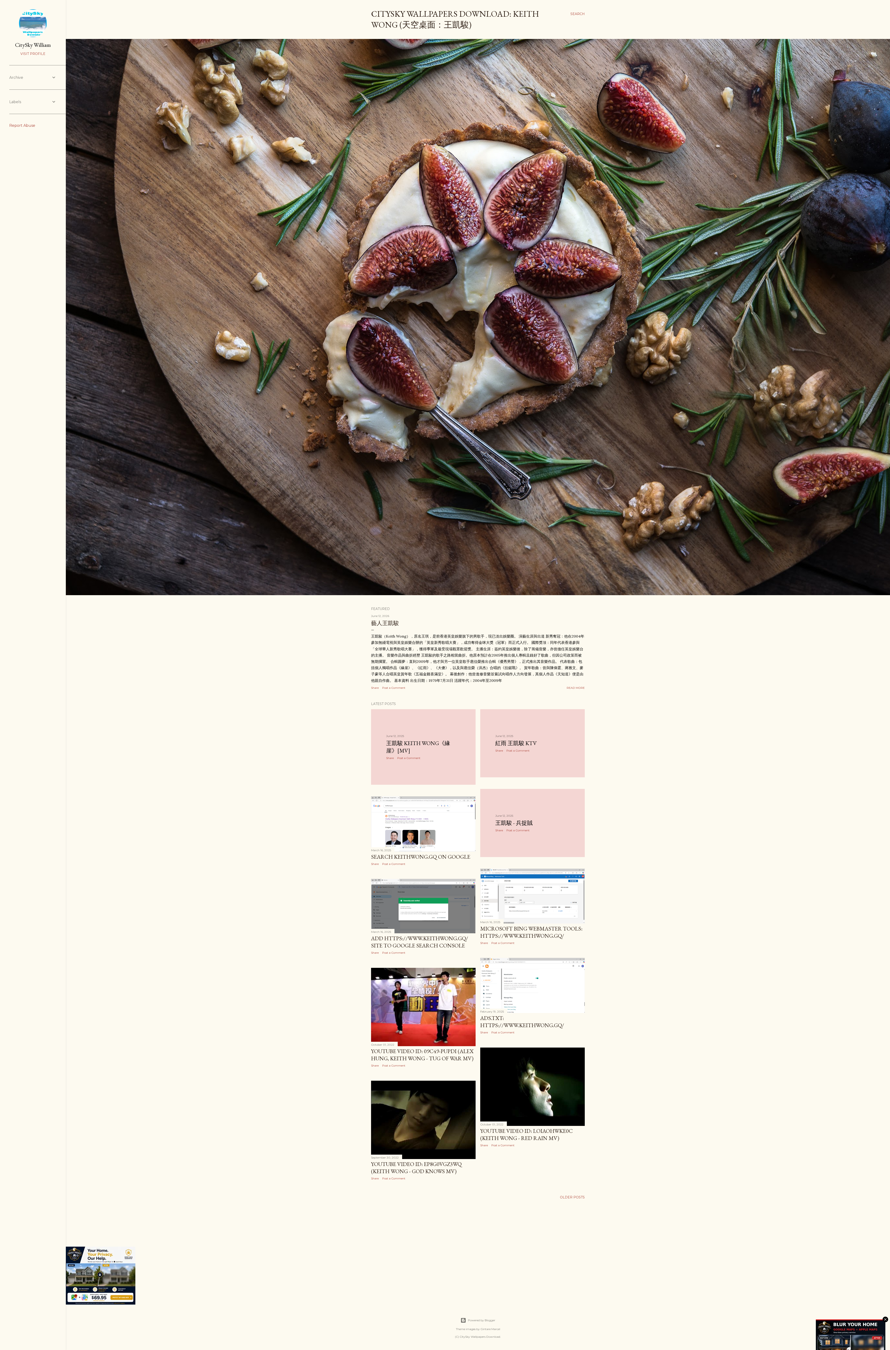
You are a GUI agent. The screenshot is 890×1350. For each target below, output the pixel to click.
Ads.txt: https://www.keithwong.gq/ (522, 1021)
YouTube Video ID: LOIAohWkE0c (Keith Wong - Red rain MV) (526, 1134)
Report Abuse (22, 125)
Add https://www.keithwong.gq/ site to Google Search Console (419, 942)
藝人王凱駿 (385, 623)
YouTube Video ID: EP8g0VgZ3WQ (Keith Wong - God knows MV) (416, 1167)
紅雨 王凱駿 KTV (516, 743)
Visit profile (32, 54)
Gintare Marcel (490, 1329)
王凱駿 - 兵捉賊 (514, 822)
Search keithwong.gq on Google (420, 856)
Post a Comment (393, 687)
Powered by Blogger (481, 1320)
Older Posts (572, 1197)
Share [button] (375, 687)
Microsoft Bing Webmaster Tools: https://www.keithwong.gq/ (531, 932)
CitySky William (33, 44)
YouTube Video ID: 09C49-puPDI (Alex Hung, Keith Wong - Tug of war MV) (422, 1055)
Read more (576, 687)
